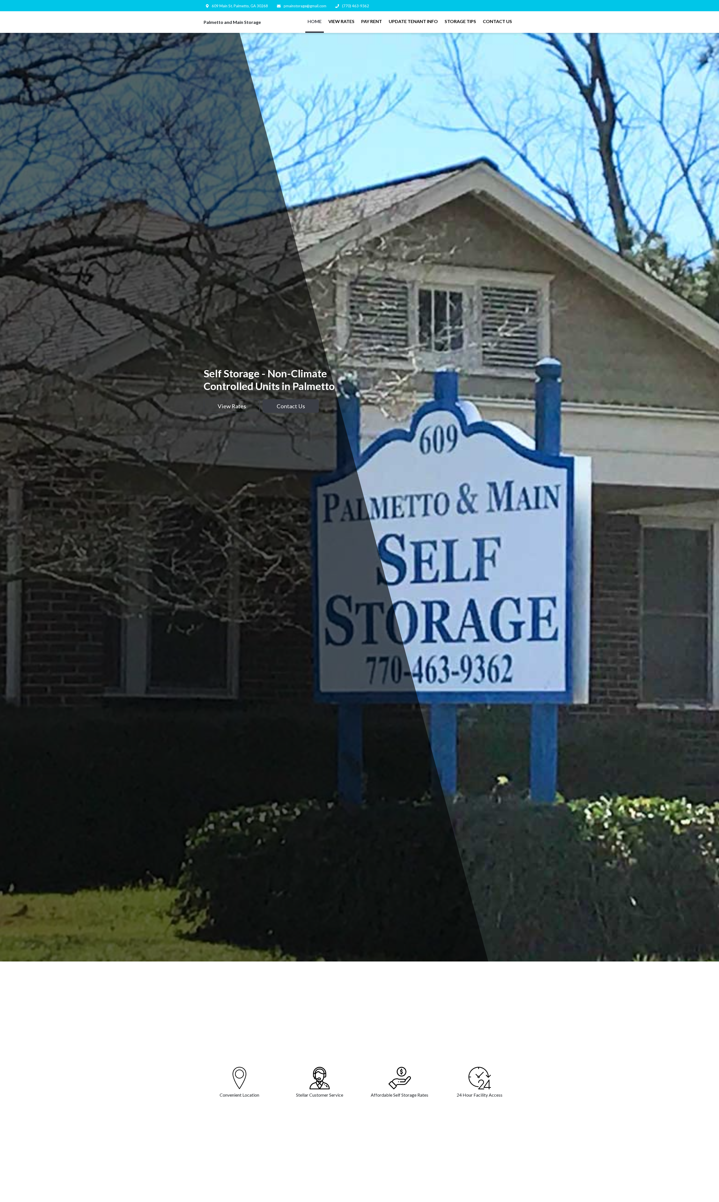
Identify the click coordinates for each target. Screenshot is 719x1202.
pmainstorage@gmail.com (304, 6)
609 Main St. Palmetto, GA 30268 (239, 6)
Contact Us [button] (291, 406)
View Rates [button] (232, 406)
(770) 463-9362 (355, 6)
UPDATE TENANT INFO (413, 21)
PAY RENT (371, 21)
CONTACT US (497, 21)
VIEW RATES (341, 21)
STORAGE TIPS (460, 21)
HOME (315, 21)
